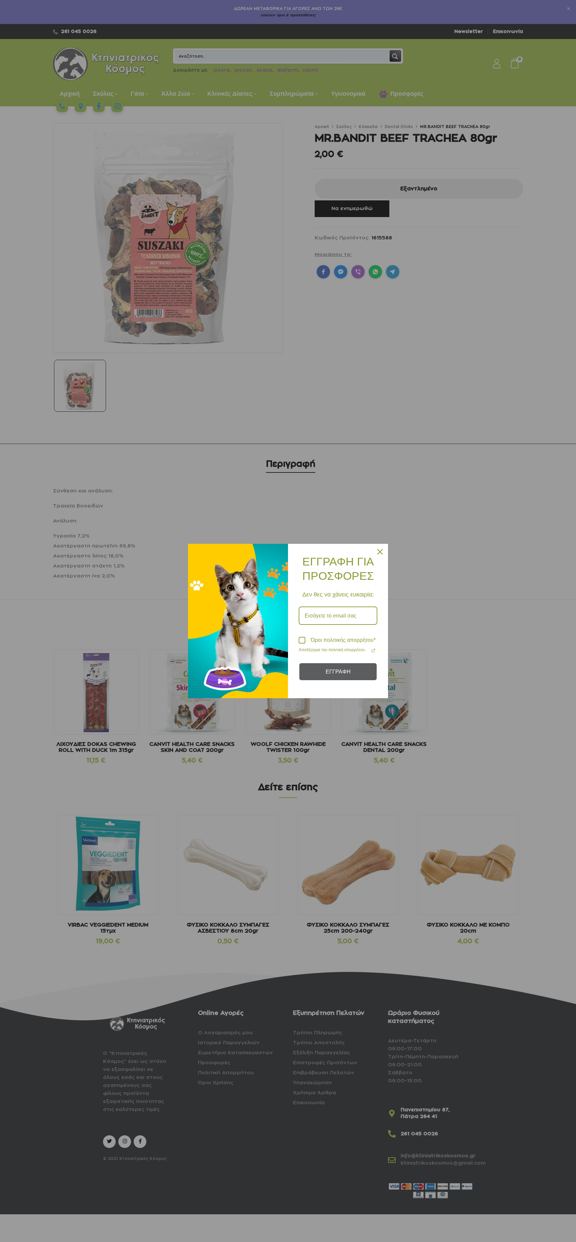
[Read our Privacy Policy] (373, 651)
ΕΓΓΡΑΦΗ (338, 672)
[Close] (380, 552)
